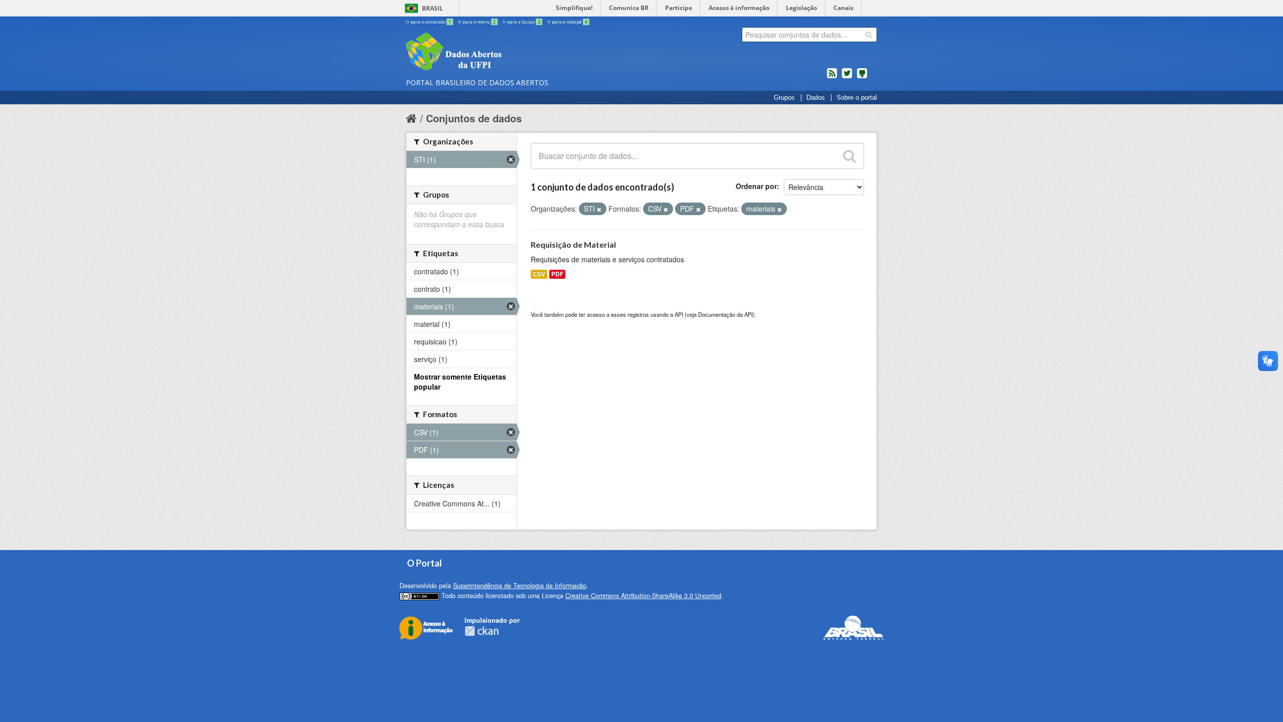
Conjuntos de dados (474, 118)
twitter (847, 77)
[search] (869, 35)
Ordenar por (756, 186)
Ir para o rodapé (567, 22)
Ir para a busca (521, 22)
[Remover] (599, 209)
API (679, 314)
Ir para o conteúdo (428, 22)
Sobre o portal (856, 97)
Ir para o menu (477, 22)
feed (832, 77)
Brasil (432, 8)
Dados (815, 97)
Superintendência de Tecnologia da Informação (519, 585)
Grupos (784, 97)
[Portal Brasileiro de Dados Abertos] (513, 53)
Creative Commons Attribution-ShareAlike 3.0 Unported (643, 595)
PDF (557, 274)
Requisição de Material (573, 244)
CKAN (482, 631)
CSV (539, 274)
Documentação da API (725, 314)
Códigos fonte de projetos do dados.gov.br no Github (862, 77)
